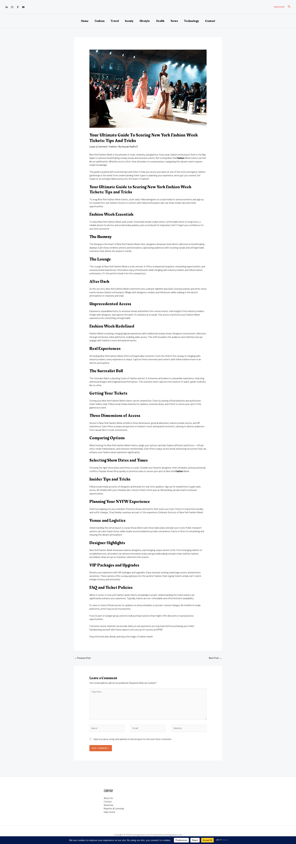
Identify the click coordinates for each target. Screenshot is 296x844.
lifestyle (145, 21)
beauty (129, 21)
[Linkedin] (6, 7)
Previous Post (82, 658)
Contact (210, 21)
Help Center (109, 812)
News (174, 21)
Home (84, 21)
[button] (279, 7)
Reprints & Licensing (114, 808)
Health (160, 21)
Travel (115, 21)
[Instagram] (12, 7)
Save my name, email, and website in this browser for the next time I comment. (132, 739)
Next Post (215, 658)
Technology (191, 21)
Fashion (100, 21)
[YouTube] (23, 7)
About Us (108, 798)
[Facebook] (17, 7)
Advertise (108, 805)
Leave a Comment (98, 146)
